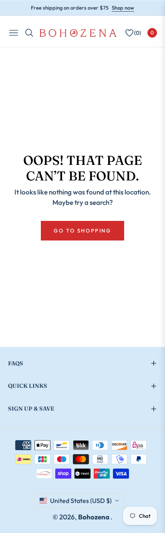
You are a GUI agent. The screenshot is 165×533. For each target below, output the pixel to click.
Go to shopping (82, 230)
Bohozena (94, 517)
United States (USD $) (81, 501)
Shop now (123, 7)
